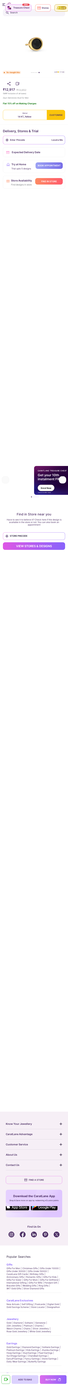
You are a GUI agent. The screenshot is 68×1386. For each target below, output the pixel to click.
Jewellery (12, 1319)
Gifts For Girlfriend (49, 1279)
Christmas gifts (30, 1268)
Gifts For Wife (35, 1282)
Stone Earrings (49, 1358)
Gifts (10, 1264)
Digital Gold (53, 1304)
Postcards (40, 1304)
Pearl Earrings (45, 1353)
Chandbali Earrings (37, 1355)
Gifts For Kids (50, 1277)
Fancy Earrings (32, 1358)
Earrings (12, 1343)
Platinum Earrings (15, 1350)
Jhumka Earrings (50, 1350)
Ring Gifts (43, 1285)
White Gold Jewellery (40, 1331)
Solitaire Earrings (50, 1347)
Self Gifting (27, 1304)
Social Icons (18, 1210)
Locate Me (57, 140)
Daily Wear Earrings (16, 1361)
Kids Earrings (32, 1350)
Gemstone (40, 1322)
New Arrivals (13, 1304)
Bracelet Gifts (13, 1285)
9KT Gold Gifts (14, 1288)
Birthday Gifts (37, 1274)
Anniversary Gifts (15, 1277)
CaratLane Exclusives (20, 1300)
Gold (9, 1322)
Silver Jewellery (41, 1328)
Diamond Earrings (31, 1347)
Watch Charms (14, 1328)
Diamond (17, 1322)
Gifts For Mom (31, 1279)
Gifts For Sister (14, 1279)
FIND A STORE (36, 1180)
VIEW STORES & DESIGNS (34, 546)
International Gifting (16, 1282)
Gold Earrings (13, 1347)
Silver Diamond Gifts (33, 1288)
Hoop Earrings (14, 1353)
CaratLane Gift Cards (17, 1274)
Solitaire (29, 1322)
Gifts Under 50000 (37, 1271)
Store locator (38, 1307)
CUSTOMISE (56, 115)
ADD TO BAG (25, 1379)
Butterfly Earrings (37, 1361)
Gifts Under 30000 (16, 1271)
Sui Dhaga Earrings (16, 1355)
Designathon (53, 1307)
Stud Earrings (29, 1353)
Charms (39, 1325)
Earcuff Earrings (14, 1358)
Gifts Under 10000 (49, 1268)
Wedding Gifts (29, 1285)
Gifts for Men (13, 1268)
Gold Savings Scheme (18, 1307)
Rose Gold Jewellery (17, 1331)
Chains (26, 1328)
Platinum (28, 1325)
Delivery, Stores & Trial (20, 131)
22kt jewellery (14, 1325)
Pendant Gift (50, 1282)
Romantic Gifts (33, 1277)
